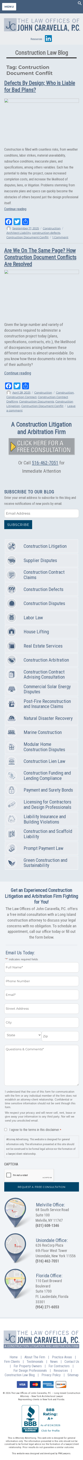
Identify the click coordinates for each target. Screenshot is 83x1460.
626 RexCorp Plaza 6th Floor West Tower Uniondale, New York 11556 (56, 1250)
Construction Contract (21, 397)
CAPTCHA (11, 1164)
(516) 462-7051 (47, 1261)
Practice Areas (62, 1357)
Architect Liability (18, 232)
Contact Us (71, 1362)
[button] (80, 4)
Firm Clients (12, 1362)
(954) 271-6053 (47, 1307)
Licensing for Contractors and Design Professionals (47, 804)
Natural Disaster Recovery (48, 718)
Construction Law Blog (20, 1375)
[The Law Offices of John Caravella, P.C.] (41, 24)
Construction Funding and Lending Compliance (47, 775)
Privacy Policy (51, 1375)
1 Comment (60, 237)
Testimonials (35, 1362)
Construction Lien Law (44, 761)
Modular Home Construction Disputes (44, 747)
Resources (36, 39)
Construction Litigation (45, 546)
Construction (52, 228)
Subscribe (18, 525)
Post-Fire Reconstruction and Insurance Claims (47, 704)
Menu (9, 6)
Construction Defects (43, 589)
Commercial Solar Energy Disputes (47, 689)
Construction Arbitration (46, 660)
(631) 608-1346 (47, 1225)
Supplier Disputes (40, 560)
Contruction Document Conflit (27, 237)
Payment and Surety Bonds (48, 790)
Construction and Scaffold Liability (48, 834)
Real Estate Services (43, 646)
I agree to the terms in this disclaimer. (35, 1130)
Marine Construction (43, 732)
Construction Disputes (44, 603)
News (54, 1362)
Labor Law (33, 617)
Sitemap (73, 1375)
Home (14, 1357)
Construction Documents (36, 401)
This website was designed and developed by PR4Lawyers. (41, 1453)
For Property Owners (28, 1366)
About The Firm (34, 1357)
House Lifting (36, 631)
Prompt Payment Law (43, 848)
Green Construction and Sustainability (45, 863)
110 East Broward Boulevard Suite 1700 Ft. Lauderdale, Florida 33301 (52, 1291)
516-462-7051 (45, 462)
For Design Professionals (30, 1371)
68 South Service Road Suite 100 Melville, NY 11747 (52, 1215)
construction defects (46, 232)
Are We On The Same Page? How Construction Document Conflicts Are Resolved (40, 257)
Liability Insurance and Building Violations (45, 819)
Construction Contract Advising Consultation (44, 674)
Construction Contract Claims (44, 574)
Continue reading (15, 209)
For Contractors (59, 1366)
